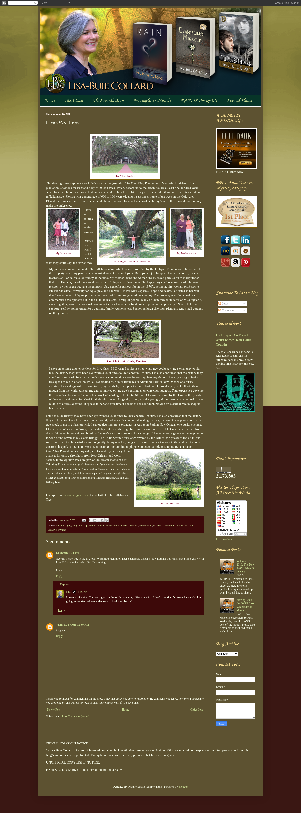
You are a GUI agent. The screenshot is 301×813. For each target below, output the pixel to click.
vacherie (52, 529)
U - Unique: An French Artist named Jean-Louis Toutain (233, 340)
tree (191, 525)
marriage (133, 525)
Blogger (183, 786)
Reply (59, 576)
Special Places (239, 100)
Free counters (224, 539)
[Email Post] (83, 520)
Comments (227, 310)
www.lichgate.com (76, 495)
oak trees (158, 525)
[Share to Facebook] (103, 520)
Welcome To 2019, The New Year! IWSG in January (245, 566)
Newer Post (53, 709)
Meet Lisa (74, 100)
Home (50, 100)
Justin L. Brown (66, 624)
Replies (64, 584)
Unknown (62, 553)
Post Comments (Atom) (75, 716)
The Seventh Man (108, 100)
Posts (224, 303)
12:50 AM (83, 624)
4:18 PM (82, 592)
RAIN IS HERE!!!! (199, 100)
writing (62, 529)
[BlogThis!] (95, 520)
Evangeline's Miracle (152, 100)
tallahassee (182, 525)
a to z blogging (64, 525)
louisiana (123, 525)
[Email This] (91, 520)
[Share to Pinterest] (106, 520)
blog (75, 525)
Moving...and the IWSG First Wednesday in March (245, 605)
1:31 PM (74, 553)
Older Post (196, 709)
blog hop (83, 525)
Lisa (61, 520)
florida (92, 525)
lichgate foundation (107, 525)
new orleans (145, 525)
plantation (169, 525)
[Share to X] (99, 520)
